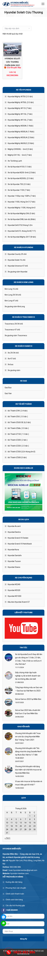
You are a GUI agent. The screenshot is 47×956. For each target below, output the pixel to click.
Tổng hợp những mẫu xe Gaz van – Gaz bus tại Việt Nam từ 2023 (28, 689)
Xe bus (10, 364)
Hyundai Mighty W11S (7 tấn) (19, 108)
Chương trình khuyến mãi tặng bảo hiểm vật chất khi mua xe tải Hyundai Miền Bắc (28, 769)
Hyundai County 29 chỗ (17, 254)
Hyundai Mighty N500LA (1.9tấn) (21, 132)
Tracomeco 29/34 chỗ (14, 324)
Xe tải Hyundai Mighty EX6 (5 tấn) (21, 213)
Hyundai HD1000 (14, 596)
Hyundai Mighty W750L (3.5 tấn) (21, 102)
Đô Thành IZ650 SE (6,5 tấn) (19, 422)
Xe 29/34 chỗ (13, 353)
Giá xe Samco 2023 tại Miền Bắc (28, 699)
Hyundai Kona (13, 550)
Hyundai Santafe (15, 555)
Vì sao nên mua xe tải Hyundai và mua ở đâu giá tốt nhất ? (28, 783)
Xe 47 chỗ (12, 359)
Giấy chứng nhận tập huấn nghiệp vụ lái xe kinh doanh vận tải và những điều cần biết (27, 675)
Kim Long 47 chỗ (11, 301)
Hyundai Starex (14, 567)
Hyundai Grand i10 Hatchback (20, 544)
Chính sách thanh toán (15, 894)
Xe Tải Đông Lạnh (15, 161)
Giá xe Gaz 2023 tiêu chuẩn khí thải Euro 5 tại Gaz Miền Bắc (27, 711)
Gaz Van (8, 393)
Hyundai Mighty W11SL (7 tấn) (20, 114)
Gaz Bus (8, 388)
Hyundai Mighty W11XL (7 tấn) (20, 120)
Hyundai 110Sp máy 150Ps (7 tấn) (22, 196)
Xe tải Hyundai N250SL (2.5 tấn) (21, 178)
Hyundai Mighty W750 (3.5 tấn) (20, 96)
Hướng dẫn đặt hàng (14, 882)
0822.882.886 (24, 952)
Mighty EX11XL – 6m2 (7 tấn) (20, 155)
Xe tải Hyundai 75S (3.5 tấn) (19, 184)
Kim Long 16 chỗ (11, 289)
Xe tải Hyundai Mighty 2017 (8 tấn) (22, 237)
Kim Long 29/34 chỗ (13, 295)
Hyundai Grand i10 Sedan (18, 538)
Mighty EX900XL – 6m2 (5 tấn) (20, 149)
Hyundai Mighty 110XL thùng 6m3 (21, 208)
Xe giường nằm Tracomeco (16, 335)
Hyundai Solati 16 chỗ (16, 260)
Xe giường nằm (14, 370)
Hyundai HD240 (14, 584)
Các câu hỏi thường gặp (15, 905)
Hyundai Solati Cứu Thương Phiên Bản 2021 (12, 62)
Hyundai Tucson (14, 561)
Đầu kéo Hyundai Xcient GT (19, 602)
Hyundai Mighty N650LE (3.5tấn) (21, 143)
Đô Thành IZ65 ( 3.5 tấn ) (18, 417)
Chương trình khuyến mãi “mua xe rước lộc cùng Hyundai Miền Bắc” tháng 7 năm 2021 (27, 736)
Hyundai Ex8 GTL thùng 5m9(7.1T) (22, 231)
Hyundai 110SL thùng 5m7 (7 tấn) (21, 202)
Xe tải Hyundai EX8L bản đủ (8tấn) (22, 219)
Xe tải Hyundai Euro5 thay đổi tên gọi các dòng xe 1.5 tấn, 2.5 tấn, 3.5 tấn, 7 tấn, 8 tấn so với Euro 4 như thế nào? (28, 659)
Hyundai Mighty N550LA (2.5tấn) (21, 137)
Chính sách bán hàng (14, 900)
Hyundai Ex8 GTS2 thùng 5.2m (20, 225)
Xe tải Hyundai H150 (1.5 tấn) (19, 167)
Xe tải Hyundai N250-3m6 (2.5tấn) (22, 173)
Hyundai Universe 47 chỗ (18, 266)
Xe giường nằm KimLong (15, 306)
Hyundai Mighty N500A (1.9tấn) (20, 126)
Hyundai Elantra (14, 532)
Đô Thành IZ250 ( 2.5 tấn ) (18, 446)
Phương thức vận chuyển (16, 888)
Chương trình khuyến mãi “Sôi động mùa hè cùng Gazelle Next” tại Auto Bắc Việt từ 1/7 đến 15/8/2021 (28, 753)
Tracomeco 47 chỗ (12, 330)
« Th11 (7, 838)
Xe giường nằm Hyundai (17, 272)
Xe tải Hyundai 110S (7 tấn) (19, 190)
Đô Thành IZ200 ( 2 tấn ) (17, 440)
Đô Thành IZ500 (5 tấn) (17, 457)
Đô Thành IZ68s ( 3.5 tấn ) (18, 428)
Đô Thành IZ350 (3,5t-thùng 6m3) (21, 452)
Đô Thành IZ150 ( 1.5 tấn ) (18, 434)
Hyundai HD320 (14, 590)
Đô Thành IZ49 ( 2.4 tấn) (17, 411)
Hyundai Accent (14, 526)
